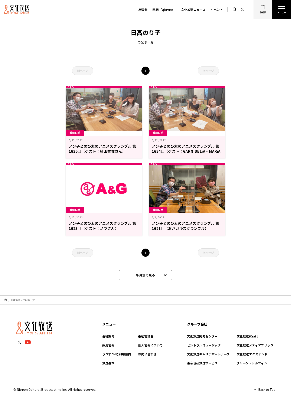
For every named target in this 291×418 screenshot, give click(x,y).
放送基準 (108, 363)
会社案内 (108, 336)
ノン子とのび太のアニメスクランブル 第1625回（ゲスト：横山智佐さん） (102, 148)
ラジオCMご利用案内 (116, 354)
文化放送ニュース (193, 9)
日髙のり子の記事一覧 (23, 299)
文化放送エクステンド (252, 354)
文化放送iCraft (247, 336)
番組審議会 (145, 336)
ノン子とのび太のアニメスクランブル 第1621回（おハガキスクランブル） (185, 226)
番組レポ (74, 132)
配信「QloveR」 (164, 9)
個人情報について (150, 345)
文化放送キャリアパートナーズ (208, 354)
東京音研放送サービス (202, 363)
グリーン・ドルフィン (252, 363)
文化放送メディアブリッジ (255, 345)
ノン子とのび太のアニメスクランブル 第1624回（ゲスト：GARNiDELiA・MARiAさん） (186, 151)
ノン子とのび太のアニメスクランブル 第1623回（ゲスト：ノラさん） (102, 226)
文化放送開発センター (202, 336)
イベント (216, 9)
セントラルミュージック (204, 345)
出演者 (142, 9)
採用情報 (108, 345)
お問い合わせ (147, 354)
